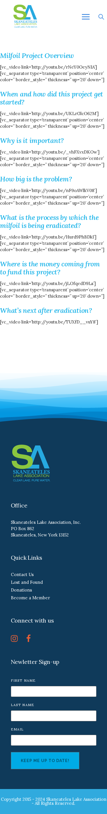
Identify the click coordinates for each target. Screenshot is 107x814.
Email (17, 729)
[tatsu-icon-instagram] (16, 638)
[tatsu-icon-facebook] (28, 638)
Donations (21, 590)
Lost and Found (27, 582)
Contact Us (22, 574)
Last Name (23, 705)
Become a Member (30, 597)
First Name (23, 680)
